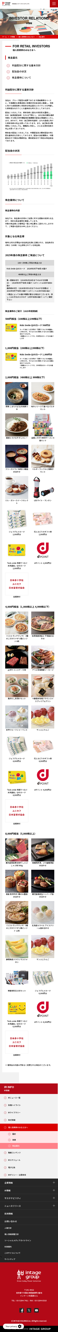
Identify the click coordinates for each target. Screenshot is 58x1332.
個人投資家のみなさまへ (27, 37)
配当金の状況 (19, 71)
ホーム (4, 37)
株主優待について (21, 77)
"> (1, 1257)
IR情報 (12, 37)
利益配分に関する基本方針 (26, 65)
